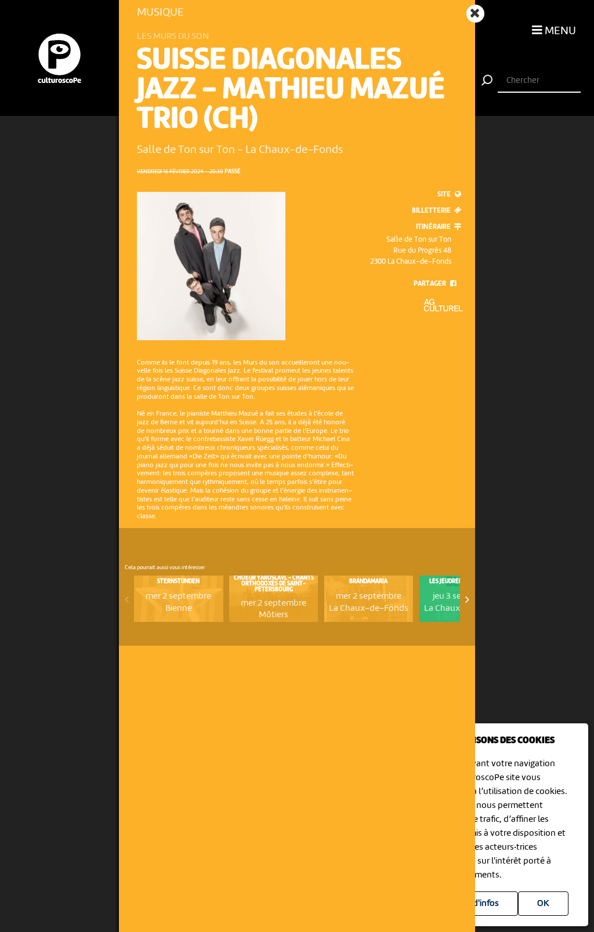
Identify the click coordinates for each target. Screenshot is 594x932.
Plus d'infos (476, 903)
